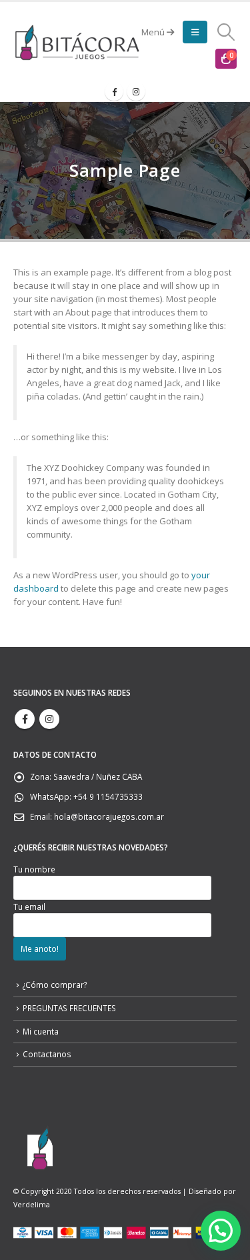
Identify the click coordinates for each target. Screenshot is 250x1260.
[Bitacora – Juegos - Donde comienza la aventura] (77, 42)
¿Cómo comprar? (55, 984)
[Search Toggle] (226, 32)
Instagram (49, 719)
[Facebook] (114, 91)
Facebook (25, 719)
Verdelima (31, 1204)
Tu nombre (34, 869)
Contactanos (47, 1054)
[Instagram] (136, 91)
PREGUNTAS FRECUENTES (69, 1008)
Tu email (29, 906)
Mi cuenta (41, 1031)
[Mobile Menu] (195, 32)
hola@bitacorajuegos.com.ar (109, 816)
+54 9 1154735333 (108, 796)
